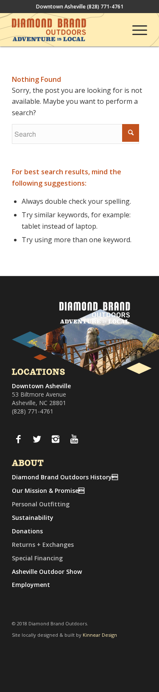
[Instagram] (55, 438)
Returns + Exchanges (43, 545)
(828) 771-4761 (105, 6)
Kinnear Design (100, 635)
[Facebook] (18, 438)
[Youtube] (74, 438)
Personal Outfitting (41, 504)
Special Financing (37, 558)
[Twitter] (37, 438)
